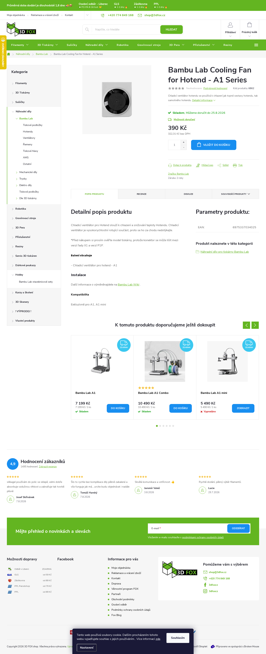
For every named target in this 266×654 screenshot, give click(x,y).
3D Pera (20, 227)
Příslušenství (22, 237)
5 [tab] (170, 426)
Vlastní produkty (25, 320)
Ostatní (27, 164)
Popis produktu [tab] (94, 194)
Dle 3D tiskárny (28, 198)
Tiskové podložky (32, 125)
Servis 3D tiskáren (26, 256)
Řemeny (27, 144)
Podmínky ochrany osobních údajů (130, 610)
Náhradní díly (23, 111)
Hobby (19, 274)
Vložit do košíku (216, 145)
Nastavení (86, 648)
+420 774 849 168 (219, 578)
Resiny (19, 246)
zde (158, 639)
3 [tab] (163, 426)
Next (255, 325)
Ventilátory (29, 138)
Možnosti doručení (184, 119)
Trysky (23, 178)
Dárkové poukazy (25, 265)
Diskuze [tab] (188, 194)
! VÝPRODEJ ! (23, 311)
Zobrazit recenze (48, 466)
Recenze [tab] (141, 194)
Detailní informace (202, 100)
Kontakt (69, 15)
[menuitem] (20, 45)
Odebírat (238, 528)
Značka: (178, 174)
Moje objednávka (16, 15)
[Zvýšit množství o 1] (184, 142)
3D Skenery (22, 302)
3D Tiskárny (22, 92)
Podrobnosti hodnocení (215, 88)
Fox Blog (116, 615)
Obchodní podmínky (122, 599)
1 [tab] (157, 426)
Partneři (116, 594)
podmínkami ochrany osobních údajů (203, 537)
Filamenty (21, 83)
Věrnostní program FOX (124, 589)
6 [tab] (173, 426)
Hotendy (28, 131)
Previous (246, 325)
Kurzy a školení (24, 292)
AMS (26, 157)
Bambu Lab (26, 118)
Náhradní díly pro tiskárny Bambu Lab (224, 252)
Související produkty (233, 194)
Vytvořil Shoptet (198, 646)
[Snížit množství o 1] (184, 147)
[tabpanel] (102, 377)
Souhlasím (178, 638)
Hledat (171, 30)
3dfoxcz (213, 585)
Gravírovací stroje (25, 218)
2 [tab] (160, 426)
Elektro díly (25, 185)
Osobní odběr (119, 604)
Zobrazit (243, 408)
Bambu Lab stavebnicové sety (36, 282)
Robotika (20, 209)
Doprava (116, 583)
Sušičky (19, 102)
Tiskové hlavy (30, 151)
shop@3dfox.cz (217, 572)
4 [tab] (167, 426)
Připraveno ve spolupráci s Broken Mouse (237, 646)
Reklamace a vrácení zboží (45, 15)
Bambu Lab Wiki (128, 285)
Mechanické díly (28, 172)
